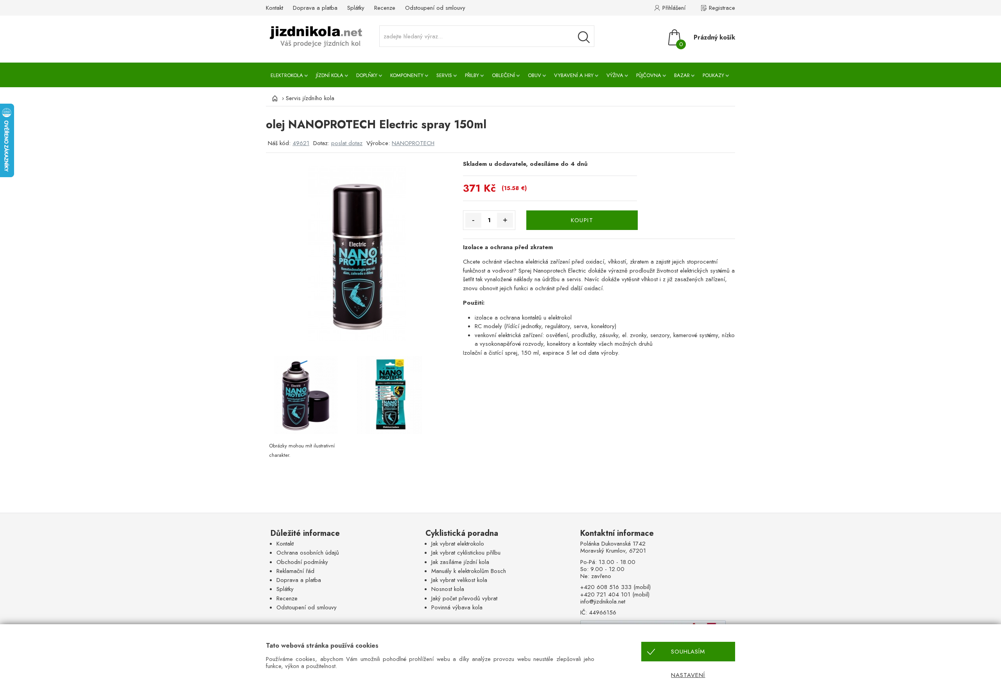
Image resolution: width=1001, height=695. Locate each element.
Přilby (472, 75)
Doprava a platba (315, 8)
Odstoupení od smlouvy (435, 8)
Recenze (384, 8)
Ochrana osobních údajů (307, 552)
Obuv (534, 75)
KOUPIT (582, 220)
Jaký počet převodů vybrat (464, 598)
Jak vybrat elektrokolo (457, 543)
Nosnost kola (447, 589)
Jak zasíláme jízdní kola (460, 562)
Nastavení (688, 675)
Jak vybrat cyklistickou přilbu (465, 552)
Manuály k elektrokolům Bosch (468, 571)
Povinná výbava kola (457, 607)
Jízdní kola (329, 75)
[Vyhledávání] (584, 37)
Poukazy (713, 75)
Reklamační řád (295, 571)
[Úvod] (274, 98)
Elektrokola (287, 75)
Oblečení (503, 75)
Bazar (682, 75)
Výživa (614, 75)
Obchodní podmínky (302, 562)
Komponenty (406, 75)
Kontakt (274, 8)
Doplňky (366, 75)
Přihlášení (673, 8)
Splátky (355, 8)
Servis (444, 75)
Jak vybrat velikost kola (459, 580)
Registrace (722, 8)
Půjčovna (648, 75)
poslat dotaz (346, 143)
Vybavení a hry (574, 75)
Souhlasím (688, 651)
